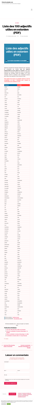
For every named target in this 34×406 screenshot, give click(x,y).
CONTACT (20, 393)
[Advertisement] (17, 12)
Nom (5, 370)
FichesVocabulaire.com (7, 2)
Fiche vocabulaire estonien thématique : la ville (17, 334)
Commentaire (6, 361)
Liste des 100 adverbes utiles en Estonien (15, 329)
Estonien (17, 22)
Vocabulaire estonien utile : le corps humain (16, 335)
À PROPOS (25, 394)
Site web (5, 374)
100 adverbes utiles (18, 318)
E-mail (18, 370)
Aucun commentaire (24, 36)
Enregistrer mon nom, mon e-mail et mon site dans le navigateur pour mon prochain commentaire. (17, 380)
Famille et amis (16, 317)
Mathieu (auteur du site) (12, 36)
